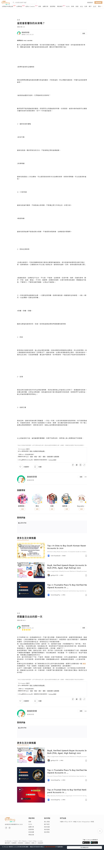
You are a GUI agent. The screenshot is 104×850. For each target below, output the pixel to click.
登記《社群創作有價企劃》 (37, 451)
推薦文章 (45, 6)
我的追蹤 (47, 829)
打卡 (27, 456)
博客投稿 (31, 835)
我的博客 (47, 832)
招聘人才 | (35, 843)
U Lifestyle (9, 841)
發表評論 (22, 523)
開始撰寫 (98, 2)
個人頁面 (47, 822)
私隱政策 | (28, 843)
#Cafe (79, 822)
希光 (37, 506)
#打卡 (70, 822)
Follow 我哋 (52, 460)
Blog (35, 841)
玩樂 (85, 6)
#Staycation (86, 822)
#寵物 (62, 822)
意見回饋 (31, 832)
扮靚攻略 (49, 456)
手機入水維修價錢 (27, 40)
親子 (90, 6)
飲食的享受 (25, 32)
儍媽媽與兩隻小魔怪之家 (22, 506)
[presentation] (17, 499)
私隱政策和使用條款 (49, 847)
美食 (72, 6)
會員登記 (90, 2)
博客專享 (60, 6)
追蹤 (83, 33)
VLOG (68, 6)
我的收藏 (47, 827)
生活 (94, 6)
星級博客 (52, 6)
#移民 (92, 822)
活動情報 (56, 456)
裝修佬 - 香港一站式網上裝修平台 (66, 506)
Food (31, 841)
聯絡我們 (41, 843)
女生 (81, 6)
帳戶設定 (47, 824)
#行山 (66, 822)
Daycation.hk (81, 506)
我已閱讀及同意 (84, 847)
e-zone (40, 841)
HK (20, 841)
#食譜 (74, 822)
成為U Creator (30, 6)
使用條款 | (21, 843)
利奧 (52, 506)
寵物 (44, 456)
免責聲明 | (15, 843)
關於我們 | (8, 843)
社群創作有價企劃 (7, 6)
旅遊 (77, 6)
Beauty (25, 841)
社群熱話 (19, 6)
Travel (16, 841)
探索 (39, 6)
